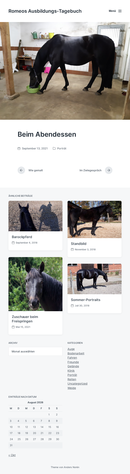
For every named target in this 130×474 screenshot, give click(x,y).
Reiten (72, 379)
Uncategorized (78, 383)
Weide (72, 388)
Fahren (72, 357)
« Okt (12, 455)
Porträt (61, 148)
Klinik (71, 370)
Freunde (73, 362)
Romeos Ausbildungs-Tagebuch (45, 11)
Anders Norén (71, 467)
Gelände (73, 366)
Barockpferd (22, 237)
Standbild (78, 244)
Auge (71, 349)
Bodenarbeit (76, 353)
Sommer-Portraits (85, 300)
